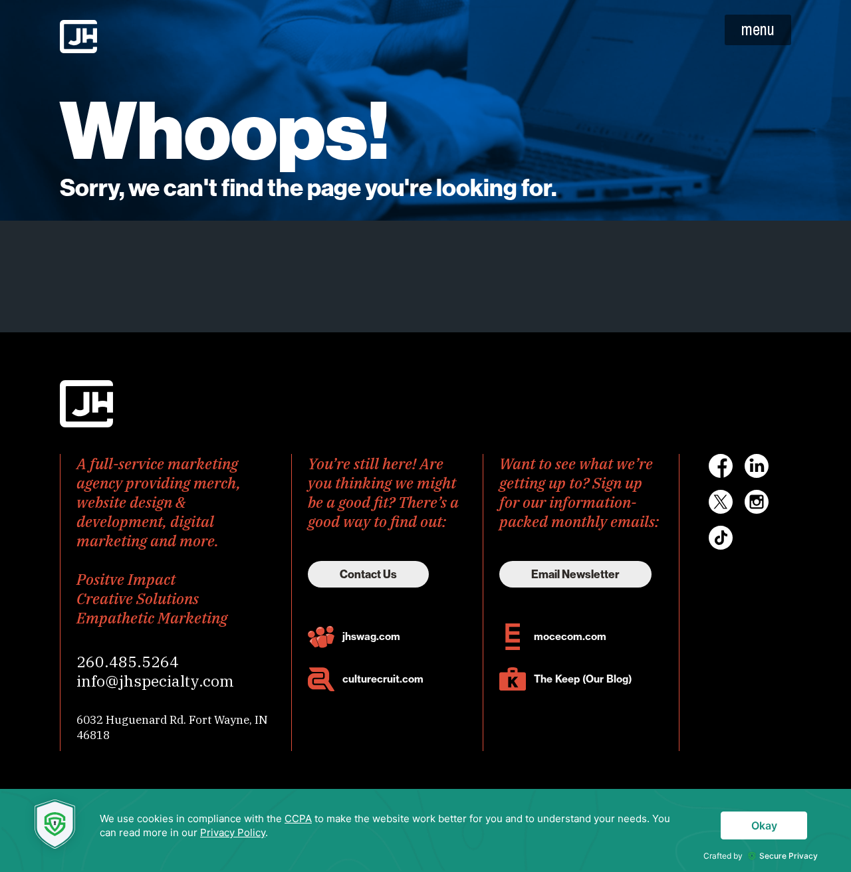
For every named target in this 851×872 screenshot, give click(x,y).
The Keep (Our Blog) (583, 679)
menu (758, 29)
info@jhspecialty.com (155, 681)
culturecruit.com (383, 679)
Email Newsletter (575, 574)
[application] (425, 830)
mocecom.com (570, 636)
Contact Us (368, 574)
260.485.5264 (127, 661)
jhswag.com (371, 636)
